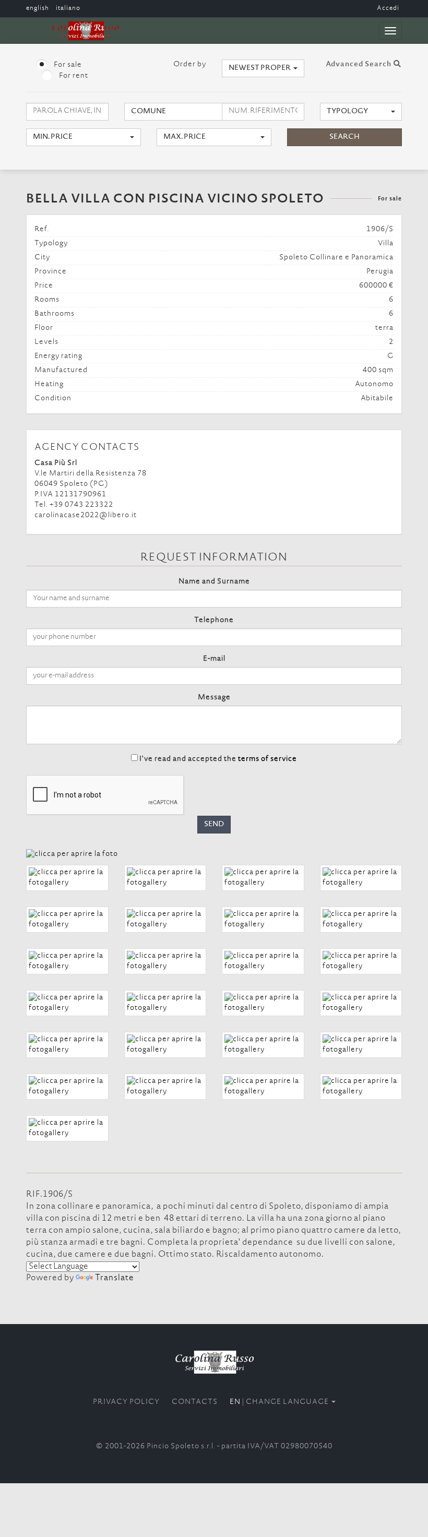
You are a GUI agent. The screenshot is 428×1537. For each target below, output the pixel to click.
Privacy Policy (126, 1402)
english (37, 8)
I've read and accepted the (218, 759)
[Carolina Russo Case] (214, 1362)
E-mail (214, 659)
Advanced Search (359, 64)
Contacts (195, 1402)
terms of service (267, 759)
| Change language (280, 1402)
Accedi (388, 8)
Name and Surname (214, 582)
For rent (72, 75)
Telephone (214, 620)
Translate (114, 1278)
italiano (68, 8)
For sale (67, 65)
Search (344, 137)
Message (214, 697)
